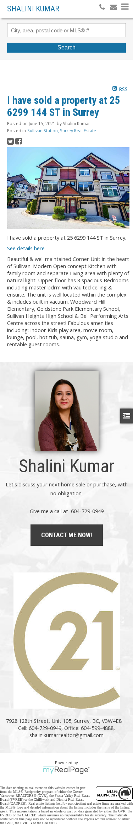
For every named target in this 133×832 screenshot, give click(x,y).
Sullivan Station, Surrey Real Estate (61, 131)
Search (66, 47)
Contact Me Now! (66, 535)
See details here (26, 248)
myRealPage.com (66, 770)
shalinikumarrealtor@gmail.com (66, 734)
